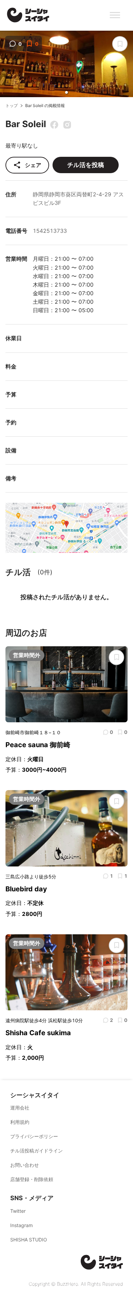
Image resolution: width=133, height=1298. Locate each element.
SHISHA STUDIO (28, 1239)
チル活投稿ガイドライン (36, 1150)
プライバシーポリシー (34, 1136)
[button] (66, 92)
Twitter (18, 1211)
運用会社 (19, 1108)
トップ (11, 105)
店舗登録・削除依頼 (31, 1179)
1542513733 (50, 230)
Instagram (21, 1225)
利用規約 (19, 1122)
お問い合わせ (24, 1165)
